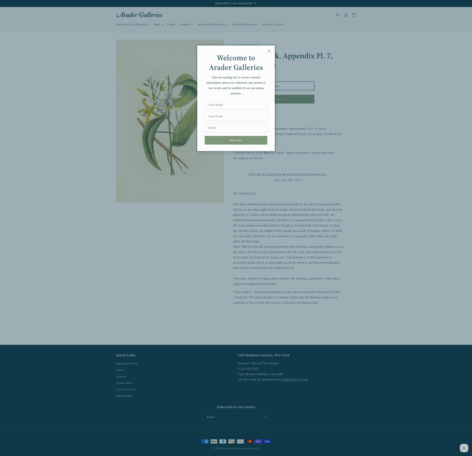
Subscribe (236, 140)
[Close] (269, 51)
